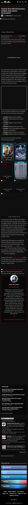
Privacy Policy (14, 495)
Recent (7, 418)
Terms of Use (22, 493)
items (3, 253)
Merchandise (21, 273)
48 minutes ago (12, 433)
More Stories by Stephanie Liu (14, 319)
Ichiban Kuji (10, 273)
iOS (6, 6)
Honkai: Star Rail (15, 38)
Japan (15, 273)
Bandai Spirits (10, 271)
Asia (5, 271)
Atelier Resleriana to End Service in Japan (13, 394)
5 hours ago (22, 449)
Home (5, 491)
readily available (17, 257)
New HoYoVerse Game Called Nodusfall (12, 403)
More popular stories (7, 413)
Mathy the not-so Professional (15, 446)
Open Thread (12, 491)
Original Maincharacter (13, 423)
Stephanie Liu (9, 15)
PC (11, 6)
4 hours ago (7, 443)
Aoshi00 (9, 436)
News (9, 6)
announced (15, 36)
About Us (5, 493)
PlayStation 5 (16, 6)
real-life (14, 246)
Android (3, 6)
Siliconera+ (20, 491)
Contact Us (13, 493)
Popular (11, 418)
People (3, 418)
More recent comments (7, 456)
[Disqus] (14, 341)
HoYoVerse (4, 273)
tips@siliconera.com (17, 503)
